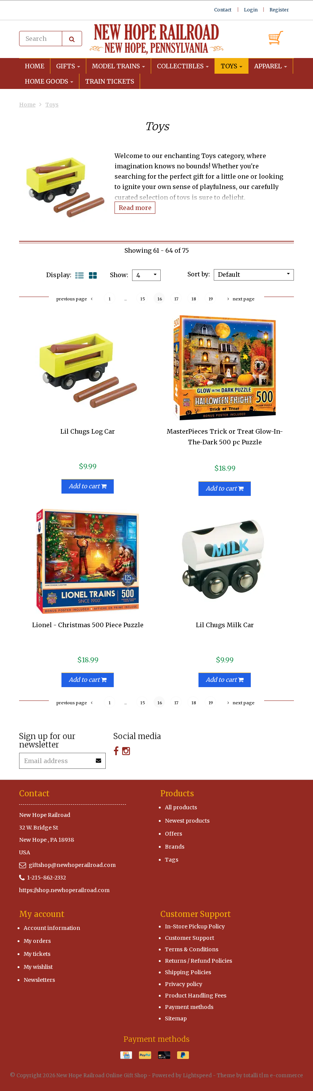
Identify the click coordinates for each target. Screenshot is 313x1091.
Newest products (187, 820)
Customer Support (189, 937)
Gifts (66, 66)
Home (34, 66)
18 (194, 299)
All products (181, 807)
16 (160, 299)
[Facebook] (116, 751)
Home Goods (47, 81)
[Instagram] (126, 751)
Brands (174, 846)
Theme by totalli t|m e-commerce (260, 1075)
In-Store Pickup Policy (195, 926)
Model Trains (116, 66)
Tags (171, 859)
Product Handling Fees (195, 995)
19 (211, 299)
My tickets (37, 954)
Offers (173, 833)
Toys (230, 66)
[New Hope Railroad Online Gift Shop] (156, 39)
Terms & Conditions (191, 949)
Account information (52, 928)
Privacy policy (183, 984)
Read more (135, 207)
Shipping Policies (188, 972)
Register (279, 10)
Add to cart (85, 486)
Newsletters (39, 979)
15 (142, 299)
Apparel (268, 66)
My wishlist (38, 967)
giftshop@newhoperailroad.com (72, 865)
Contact (222, 10)
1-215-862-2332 (46, 877)
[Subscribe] (99, 758)
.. (125, 299)
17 (176, 299)
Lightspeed (197, 1075)
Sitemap (176, 1018)
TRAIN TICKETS (109, 81)
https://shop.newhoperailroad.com (64, 890)
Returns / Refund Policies (198, 960)
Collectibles (181, 66)
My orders (37, 941)
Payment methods (189, 1007)
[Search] (72, 38)
